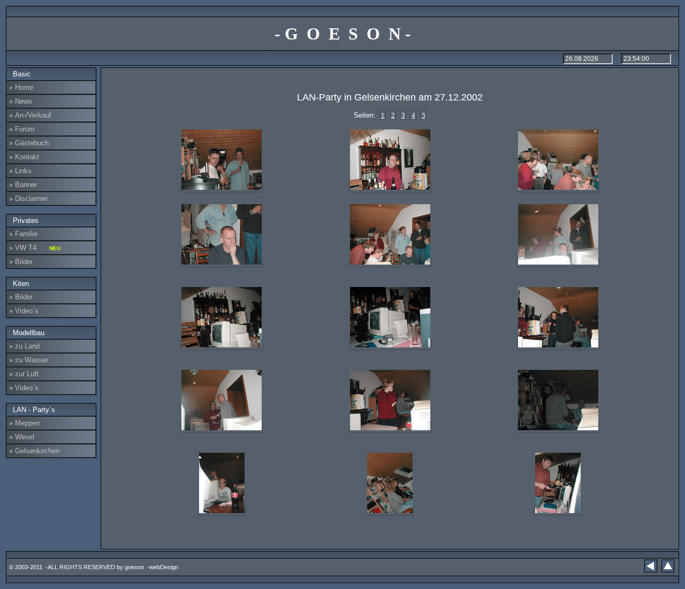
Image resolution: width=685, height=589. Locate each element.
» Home (21, 87)
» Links (20, 171)
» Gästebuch (29, 143)
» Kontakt (24, 157)
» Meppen (24, 423)
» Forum (22, 129)
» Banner (23, 185)
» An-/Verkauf (30, 115)
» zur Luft (24, 374)
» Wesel (21, 437)
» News (20, 101)
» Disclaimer (28, 199)
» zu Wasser (28, 360)
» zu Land (24, 346)
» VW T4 (34, 248)
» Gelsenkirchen (34, 451)
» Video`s (24, 311)
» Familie (23, 234)
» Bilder (21, 262)
